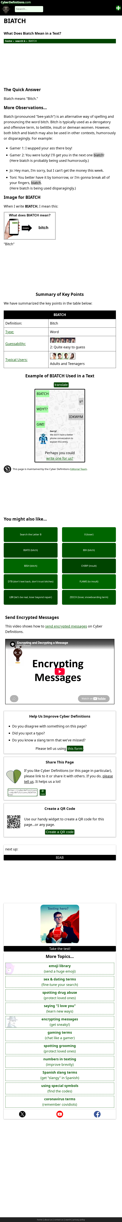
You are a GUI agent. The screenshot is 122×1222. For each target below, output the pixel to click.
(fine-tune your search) (60, 982)
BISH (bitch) (30, 565)
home (8, 41)
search (68, 1219)
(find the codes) (59, 1088)
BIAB (60, 857)
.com (16, 2)
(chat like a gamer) (60, 1035)
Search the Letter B (30, 534)
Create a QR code (60, 832)
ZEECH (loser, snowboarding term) (89, 597)
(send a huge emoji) (60, 968)
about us (48, 1219)
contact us (58, 1219)
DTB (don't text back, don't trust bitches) (30, 581)
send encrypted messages (66, 626)
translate (61, 385)
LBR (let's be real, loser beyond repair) (30, 597)
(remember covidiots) (59, 1102)
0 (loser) (88, 534)
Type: (9, 331)
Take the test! (59, 948)
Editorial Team (78, 469)
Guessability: (15, 343)
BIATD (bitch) (30, 550)
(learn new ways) (60, 1008)
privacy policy (79, 1219)
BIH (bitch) (89, 550)
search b (20, 41)
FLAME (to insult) (89, 581)
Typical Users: (16, 359)
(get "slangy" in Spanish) (59, 1075)
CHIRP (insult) (89, 565)
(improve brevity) (59, 1062)
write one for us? (59, 458)
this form (75, 748)
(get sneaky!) (60, 1022)
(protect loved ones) (59, 995)
